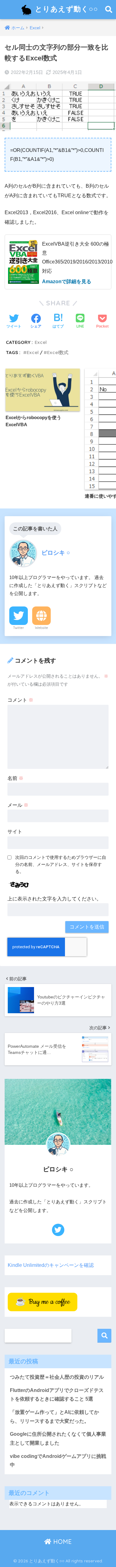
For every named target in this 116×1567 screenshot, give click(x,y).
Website (41, 628)
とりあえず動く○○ (65, 8)
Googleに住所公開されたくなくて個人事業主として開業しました (58, 1438)
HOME (61, 1541)
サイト (14, 831)
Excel (41, 342)
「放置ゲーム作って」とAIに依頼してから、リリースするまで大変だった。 (54, 1417)
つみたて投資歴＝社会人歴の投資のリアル (57, 1377)
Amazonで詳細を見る (66, 281)
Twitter (18, 628)
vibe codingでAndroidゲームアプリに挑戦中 (58, 1461)
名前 (15, 778)
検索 (104, 1336)
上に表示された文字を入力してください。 (54, 898)
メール (17, 805)
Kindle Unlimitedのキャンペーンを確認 (51, 1265)
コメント (20, 700)
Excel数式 (57, 352)
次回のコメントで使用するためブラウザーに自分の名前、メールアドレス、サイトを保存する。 (60, 864)
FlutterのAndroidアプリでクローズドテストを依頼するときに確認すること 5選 (57, 1395)
